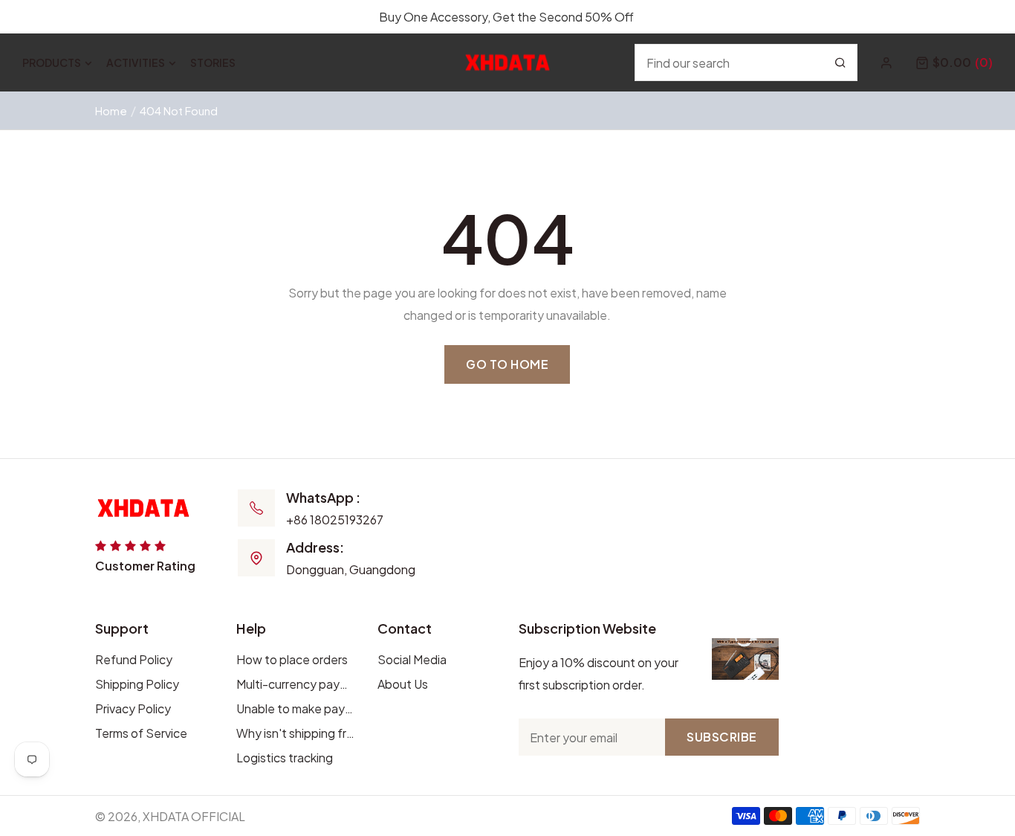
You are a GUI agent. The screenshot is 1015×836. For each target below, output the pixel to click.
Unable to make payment (295, 708)
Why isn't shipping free (295, 733)
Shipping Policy (137, 684)
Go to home (507, 364)
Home (111, 110)
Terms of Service (141, 733)
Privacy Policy (133, 708)
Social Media (412, 659)
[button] (954, 62)
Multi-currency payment (295, 684)
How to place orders (292, 659)
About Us (402, 684)
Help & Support (950, 17)
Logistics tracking (284, 757)
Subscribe (722, 737)
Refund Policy (133, 659)
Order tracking (846, 17)
